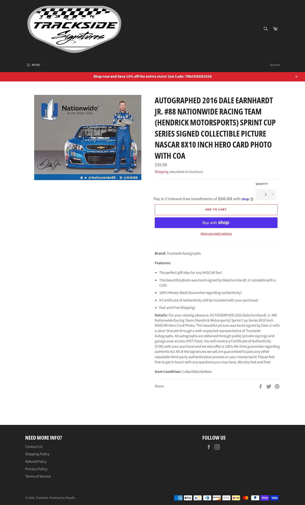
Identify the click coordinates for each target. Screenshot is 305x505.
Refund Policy (36, 461)
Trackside (42, 498)
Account (275, 65)
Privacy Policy (36, 469)
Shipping (161, 171)
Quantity (262, 184)
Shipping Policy (37, 454)
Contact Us (34, 446)
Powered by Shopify (62, 498)
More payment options (216, 234)
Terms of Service (38, 476)
